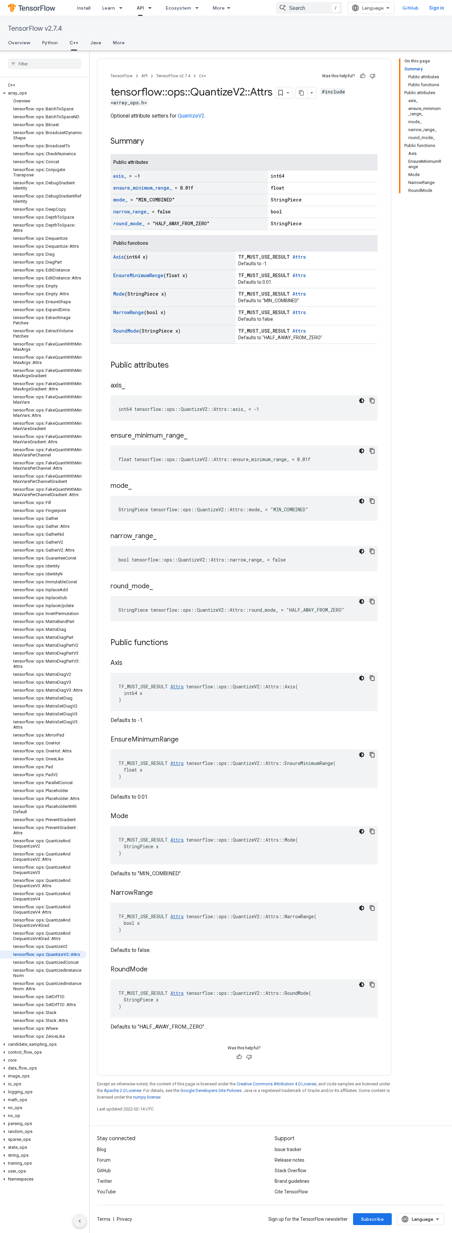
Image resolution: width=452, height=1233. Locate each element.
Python (50, 43)
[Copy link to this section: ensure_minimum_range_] (194, 436)
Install (83, 8)
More (219, 8)
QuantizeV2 (191, 116)
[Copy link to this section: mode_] (138, 486)
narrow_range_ (131, 211)
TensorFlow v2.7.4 (35, 28)
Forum (104, 1160)
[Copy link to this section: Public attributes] (175, 366)
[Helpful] (363, 76)
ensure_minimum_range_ (142, 188)
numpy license (146, 1097)
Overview (19, 43)
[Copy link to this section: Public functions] (174, 643)
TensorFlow (122, 75)
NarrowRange (128, 312)
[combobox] (309, 8)
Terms (104, 1219)
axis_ (119, 176)
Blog (101, 1149)
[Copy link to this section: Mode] (135, 816)
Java (95, 43)
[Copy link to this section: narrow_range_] (163, 536)
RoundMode (126, 331)
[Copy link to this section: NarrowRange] (159, 893)
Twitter (104, 1181)
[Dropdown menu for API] (152, 8)
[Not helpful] (373, 76)
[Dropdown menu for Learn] (123, 8)
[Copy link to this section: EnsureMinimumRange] (185, 740)
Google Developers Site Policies (211, 1090)
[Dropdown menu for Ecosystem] (199, 8)
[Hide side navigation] (79, 1221)
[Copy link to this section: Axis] (129, 663)
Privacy (124, 1219)
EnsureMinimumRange (138, 275)
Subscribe (372, 1219)
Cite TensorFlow (291, 1191)
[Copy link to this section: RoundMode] (154, 970)
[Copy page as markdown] (301, 92)
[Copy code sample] (372, 400)
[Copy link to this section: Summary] (150, 142)
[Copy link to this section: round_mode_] (159, 587)
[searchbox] (44, 63)
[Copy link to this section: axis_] (131, 386)
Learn (108, 8)
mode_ (120, 200)
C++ (73, 43)
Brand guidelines (292, 1181)
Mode (119, 294)
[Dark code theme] (361, 400)
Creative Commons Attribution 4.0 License (276, 1083)
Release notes (289, 1160)
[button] (43, 93)
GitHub (410, 8)
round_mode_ (129, 223)
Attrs (299, 257)
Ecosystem (178, 8)
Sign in (436, 8)
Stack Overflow (290, 1170)
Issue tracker (288, 1149)
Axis (118, 257)
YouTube (106, 1191)
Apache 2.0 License (122, 1090)
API (140, 8)
